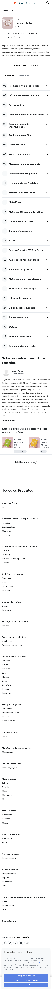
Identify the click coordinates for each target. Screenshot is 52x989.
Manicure (6, 791)
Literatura (6, 685)
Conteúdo (9, 75)
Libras (4, 681)
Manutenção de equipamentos (17, 748)
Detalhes (24, 75)
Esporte (5, 877)
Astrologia (6, 522)
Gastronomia (7, 586)
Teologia (6, 535)
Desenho (6, 818)
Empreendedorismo (10, 712)
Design (5, 606)
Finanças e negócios (11, 704)
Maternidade (7, 625)
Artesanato (7, 814)
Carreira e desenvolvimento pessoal (19, 546)
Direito (5, 664)
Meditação (6, 531)
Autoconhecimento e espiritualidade (20, 518)
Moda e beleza (9, 779)
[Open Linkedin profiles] (15, 943)
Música (5, 823)
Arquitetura (7, 641)
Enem (4, 672)
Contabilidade (8, 708)
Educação (6, 668)
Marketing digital (9, 767)
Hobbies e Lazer (10, 732)
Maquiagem (7, 795)
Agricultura (7, 838)
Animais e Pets (9, 503)
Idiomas (5, 677)
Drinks (5, 582)
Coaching (6, 554)
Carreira (5, 550)
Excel (4, 901)
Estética (5, 787)
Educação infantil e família (15, 621)
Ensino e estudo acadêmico (15, 656)
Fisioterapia (7, 881)
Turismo (5, 736)
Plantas (5, 842)
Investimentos (8, 720)
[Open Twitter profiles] (10, 943)
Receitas (6, 590)
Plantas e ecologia (11, 834)
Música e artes (9, 810)
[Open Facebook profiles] (4, 943)
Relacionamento (9, 858)
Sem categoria (9, 921)
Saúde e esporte (10, 869)
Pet (3, 507)
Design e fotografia (11, 602)
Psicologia (6, 693)
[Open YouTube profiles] (21, 943)
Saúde (5, 885)
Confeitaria (6, 578)
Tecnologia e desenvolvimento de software (23, 897)
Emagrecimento (9, 873)
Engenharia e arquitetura (14, 637)
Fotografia (6, 610)
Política (5, 689)
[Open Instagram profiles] (27, 943)
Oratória (5, 562)
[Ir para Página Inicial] (25, 3)
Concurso (6, 660)
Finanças (5, 716)
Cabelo (5, 783)
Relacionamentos (10, 854)
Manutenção (7, 752)
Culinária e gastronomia (13, 574)
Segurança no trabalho (12, 645)
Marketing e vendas (11, 763)
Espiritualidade (8, 527)
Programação (8, 905)
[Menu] (4, 3)
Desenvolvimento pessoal (13, 558)
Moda (4, 799)
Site (4, 909)
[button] (23, 85)
